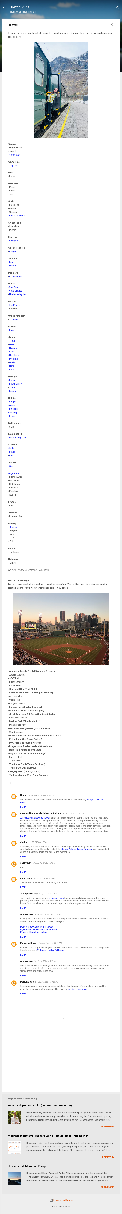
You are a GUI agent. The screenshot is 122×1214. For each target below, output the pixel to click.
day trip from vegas (77, 989)
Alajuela (13, 165)
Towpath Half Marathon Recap (27, 1166)
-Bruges (12, 401)
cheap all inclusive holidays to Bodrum (40, 813)
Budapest (13, 240)
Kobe (11, 369)
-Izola (11, 448)
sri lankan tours (56, 898)
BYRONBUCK (27, 981)
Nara (11, 366)
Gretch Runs (19, 7)
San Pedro (14, 287)
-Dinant (11, 416)
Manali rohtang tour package (34, 932)
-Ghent (11, 405)
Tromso (14, 527)
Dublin (12, 330)
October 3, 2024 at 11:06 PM (50, 943)
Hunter (24, 795)
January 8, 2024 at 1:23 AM (73, 813)
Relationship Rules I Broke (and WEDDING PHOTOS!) (40, 1105)
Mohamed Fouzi (28, 943)
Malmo (12, 265)
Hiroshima (14, 355)
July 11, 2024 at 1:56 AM (38, 842)
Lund (11, 262)
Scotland (13, 319)
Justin (23, 842)
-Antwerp (12, 412)
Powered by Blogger (63, 1200)
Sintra (12, 387)
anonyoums (26, 862)
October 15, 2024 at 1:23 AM (46, 982)
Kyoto (12, 351)
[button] (112, 25)
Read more (107, 1126)
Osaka (12, 362)
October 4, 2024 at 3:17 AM (45, 961)
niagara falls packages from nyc (77, 849)
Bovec (12, 451)
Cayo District (15, 290)
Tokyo (12, 341)
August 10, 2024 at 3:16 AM (45, 893)
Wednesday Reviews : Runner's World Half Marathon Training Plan (48, 1135)
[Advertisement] (61, 1064)
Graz (11, 466)
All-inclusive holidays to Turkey (35, 817)
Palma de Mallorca (18, 215)
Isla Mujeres (15, 305)
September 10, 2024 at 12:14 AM (47, 914)
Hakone (13, 348)
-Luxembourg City (17, 437)
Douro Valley (15, 383)
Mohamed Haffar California (50, 950)
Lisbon (12, 391)
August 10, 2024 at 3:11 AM (45, 863)
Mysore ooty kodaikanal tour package (38, 929)
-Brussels (13, 409)
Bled (11, 455)
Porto (12, 380)
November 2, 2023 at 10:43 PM (41, 795)
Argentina (13, 473)
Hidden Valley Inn (17, 294)
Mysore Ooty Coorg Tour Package (36, 926)
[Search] (118, 8)
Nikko (12, 344)
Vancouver (14, 154)
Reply (23, 807)
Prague (12, 251)
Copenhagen (15, 276)
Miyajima (13, 358)
